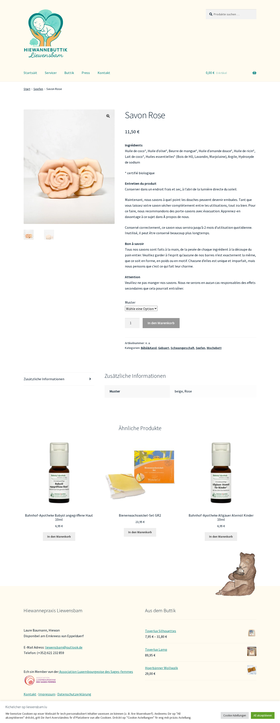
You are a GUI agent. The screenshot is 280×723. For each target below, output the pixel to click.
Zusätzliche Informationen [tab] (44, 379)
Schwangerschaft (182, 348)
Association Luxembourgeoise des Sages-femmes (96, 671)
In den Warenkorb (161, 323)
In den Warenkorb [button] (59, 536)
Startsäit (30, 72)
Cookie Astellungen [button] (234, 715)
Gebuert (163, 348)
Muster (130, 302)
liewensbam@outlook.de (63, 647)
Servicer (51, 72)
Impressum (46, 694)
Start (27, 89)
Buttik (69, 72)
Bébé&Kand (149, 348)
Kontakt (104, 72)
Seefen (38, 89)
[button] (108, 116)
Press (86, 72)
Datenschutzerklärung (74, 694)
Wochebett (214, 348)
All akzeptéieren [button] (263, 715)
